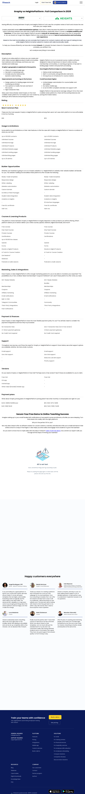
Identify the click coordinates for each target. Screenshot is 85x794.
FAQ (12, 782)
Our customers (36, 767)
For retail (56, 737)
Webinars (13, 770)
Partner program (37, 773)
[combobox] (21, 18)
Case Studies (15, 773)
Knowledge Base (15, 779)
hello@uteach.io (15, 735)
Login (36, 2)
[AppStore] (55, 791)
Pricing (34, 739)
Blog (12, 767)
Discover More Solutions (61, 760)
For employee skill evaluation (62, 748)
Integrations (35, 742)
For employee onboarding (61, 751)
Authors (34, 776)
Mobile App (35, 745)
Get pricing (54, 722)
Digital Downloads (16, 776)
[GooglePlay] (68, 791)
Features (34, 737)
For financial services (60, 742)
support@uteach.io (16, 740)
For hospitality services (60, 745)
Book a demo (61, 2)
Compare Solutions (59, 754)
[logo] (6, 2)
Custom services (37, 748)
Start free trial (46, 2)
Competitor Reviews (60, 757)
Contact (34, 770)
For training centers (59, 739)
